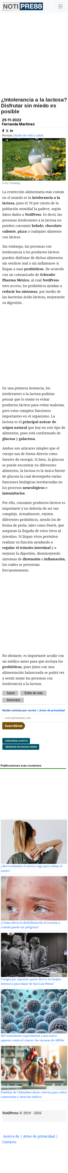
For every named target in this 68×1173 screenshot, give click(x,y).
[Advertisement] (34, 59)
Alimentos (13, 700)
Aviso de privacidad (52, 710)
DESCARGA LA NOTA (16, 740)
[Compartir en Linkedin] (11, 130)
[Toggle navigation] (60, 6)
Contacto (9, 1142)
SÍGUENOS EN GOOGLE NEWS (21, 747)
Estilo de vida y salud (29, 135)
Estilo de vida (34, 693)
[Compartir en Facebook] (3, 130)
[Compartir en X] (7, 130)
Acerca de (11, 1136)
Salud (11, 693)
